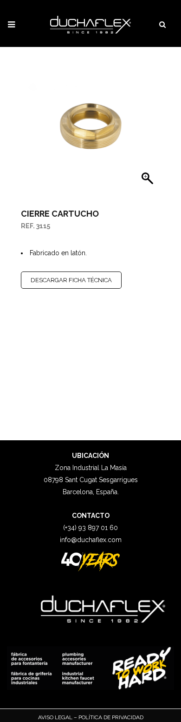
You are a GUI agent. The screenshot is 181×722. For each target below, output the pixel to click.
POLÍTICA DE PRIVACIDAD (110, 717)
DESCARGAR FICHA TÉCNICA (71, 280)
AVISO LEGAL (56, 717)
